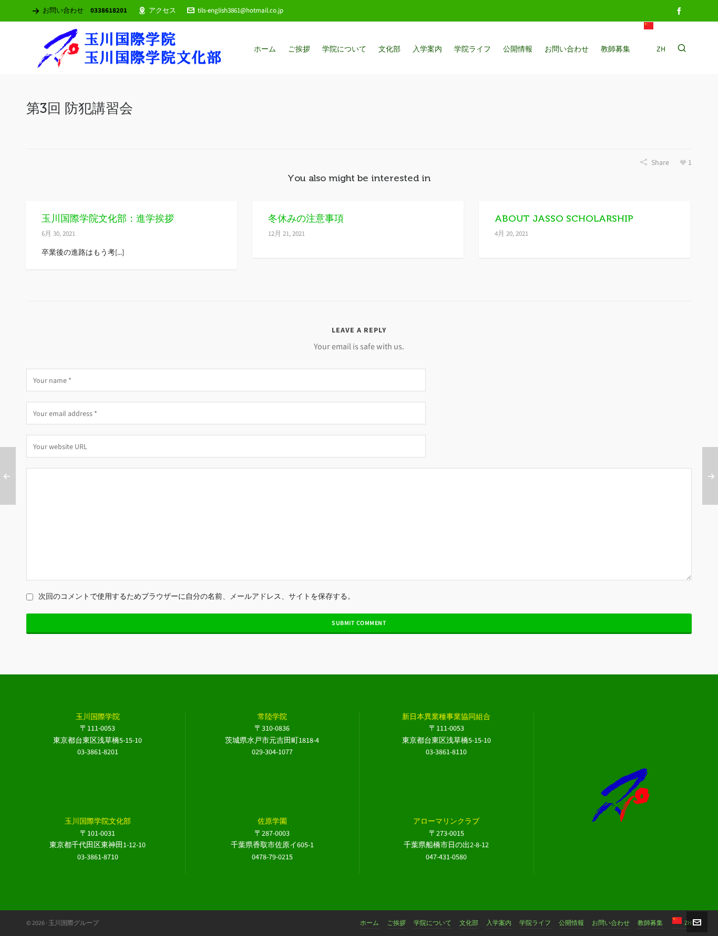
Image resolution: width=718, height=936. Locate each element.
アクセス (162, 10)
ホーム (369, 923)
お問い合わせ (611, 923)
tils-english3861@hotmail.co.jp (240, 10)
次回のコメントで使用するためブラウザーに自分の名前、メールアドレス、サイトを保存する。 (196, 596)
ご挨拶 (396, 923)
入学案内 (498, 923)
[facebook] (680, 11)
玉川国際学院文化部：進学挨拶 (108, 218)
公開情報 (571, 923)
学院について (433, 923)
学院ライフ (535, 923)
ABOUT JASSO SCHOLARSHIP (564, 218)
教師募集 (650, 923)
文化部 (468, 923)
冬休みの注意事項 (306, 218)
